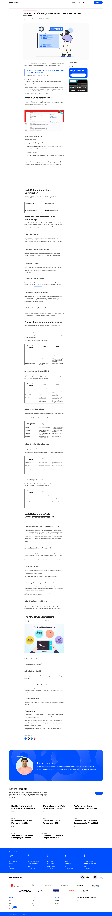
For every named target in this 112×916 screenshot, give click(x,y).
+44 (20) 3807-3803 (69, 868)
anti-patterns (58, 102)
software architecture (38, 146)
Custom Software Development (30, 10)
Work (78, 2)
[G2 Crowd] (83, 877)
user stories (28, 533)
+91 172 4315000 (87, 868)
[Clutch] (96, 877)
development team (38, 286)
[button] (25, 738)
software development (44, 227)
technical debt (33, 155)
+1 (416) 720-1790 (12, 868)
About (89, 2)
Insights (83, 2)
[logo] (14, 2)
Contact (98, 2)
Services (73, 2)
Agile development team (39, 299)
